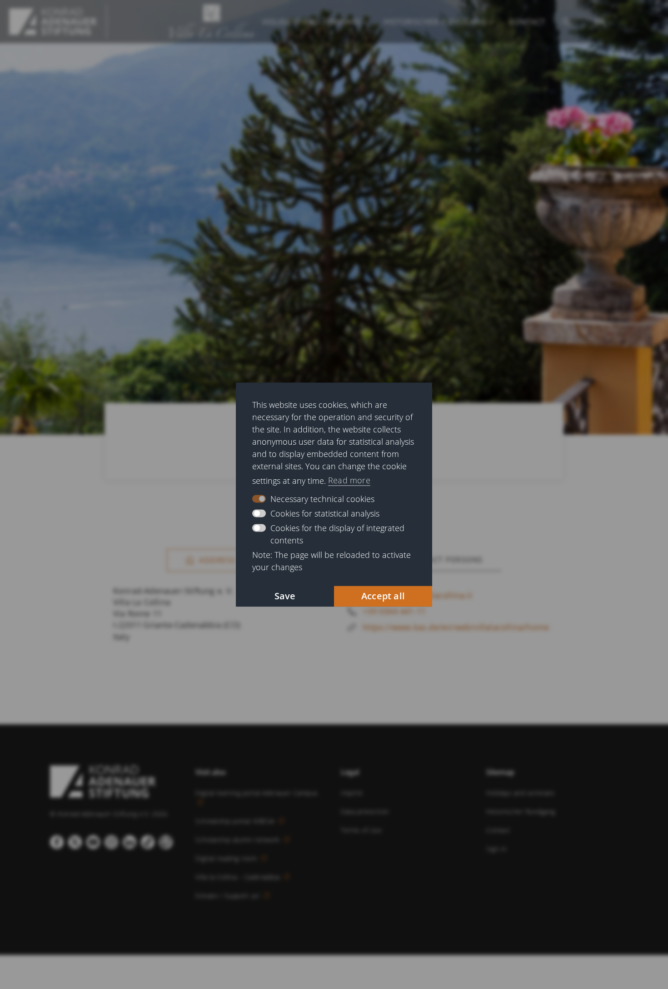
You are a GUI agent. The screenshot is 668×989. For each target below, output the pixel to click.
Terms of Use (361, 830)
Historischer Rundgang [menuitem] (435, 22)
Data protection (365, 811)
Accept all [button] (383, 596)
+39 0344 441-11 (394, 611)
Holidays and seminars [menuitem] (312, 22)
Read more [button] (349, 480)
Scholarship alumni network (238, 839)
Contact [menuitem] (527, 22)
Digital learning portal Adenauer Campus (256, 792)
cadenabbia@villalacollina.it (417, 595)
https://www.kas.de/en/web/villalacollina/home (456, 627)
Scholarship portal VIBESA (235, 821)
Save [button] (285, 596)
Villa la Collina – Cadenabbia (238, 877)
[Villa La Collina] (53, 21)
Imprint (352, 792)
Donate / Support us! (228, 895)
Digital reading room (227, 858)
